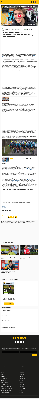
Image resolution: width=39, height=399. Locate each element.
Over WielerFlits (22, 378)
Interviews (2, 368)
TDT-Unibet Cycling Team (6, 222)
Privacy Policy (22, 384)
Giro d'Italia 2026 (3, 380)
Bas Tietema (9, 221)
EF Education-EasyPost (18, 169)
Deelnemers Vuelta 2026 (6, 310)
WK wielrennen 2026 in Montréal (6, 388)
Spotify (3, 206)
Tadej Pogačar (22, 366)
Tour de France (29, 179)
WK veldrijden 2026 (4, 378)
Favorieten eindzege (5, 317)
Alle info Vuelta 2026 (5, 330)
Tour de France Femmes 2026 (6, 386)
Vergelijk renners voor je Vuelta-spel (8, 327)
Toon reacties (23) (6, 215)
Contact (21, 390)
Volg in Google (29, 29)
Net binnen (3, 362)
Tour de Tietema (14, 222)
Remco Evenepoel (22, 364)
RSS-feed (4, 207)
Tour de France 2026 (4, 382)
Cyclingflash (22, 392)
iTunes (3, 205)
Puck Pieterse (22, 374)
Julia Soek (28, 221)
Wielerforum (3, 364)
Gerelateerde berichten (7, 242)
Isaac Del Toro (29, 168)
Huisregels (21, 382)
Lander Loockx (20, 166)
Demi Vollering (22, 370)
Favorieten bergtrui (5, 322)
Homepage (3, 360)
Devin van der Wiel (16, 221)
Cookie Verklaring (22, 388)
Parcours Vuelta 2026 (5, 313)
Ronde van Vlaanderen (16, 180)
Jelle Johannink (24, 164)
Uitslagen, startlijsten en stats (6, 370)
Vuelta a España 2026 (4, 384)
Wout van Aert (22, 362)
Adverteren (21, 380)
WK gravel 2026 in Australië (5, 392)
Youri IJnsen (7, 29)
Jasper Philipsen (30, 62)
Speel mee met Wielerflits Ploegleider (8, 325)
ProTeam (33, 221)
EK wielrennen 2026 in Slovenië (6, 390)
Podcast (2, 372)
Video (2, 374)
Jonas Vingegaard (23, 368)
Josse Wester (23, 221)
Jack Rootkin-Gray (9, 169)
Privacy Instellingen (23, 386)
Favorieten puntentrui (5, 320)
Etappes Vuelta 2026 (5, 315)
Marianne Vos (22, 372)
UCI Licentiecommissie (22, 222)
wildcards (29, 222)
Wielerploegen (3, 366)
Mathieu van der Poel (23, 360)
